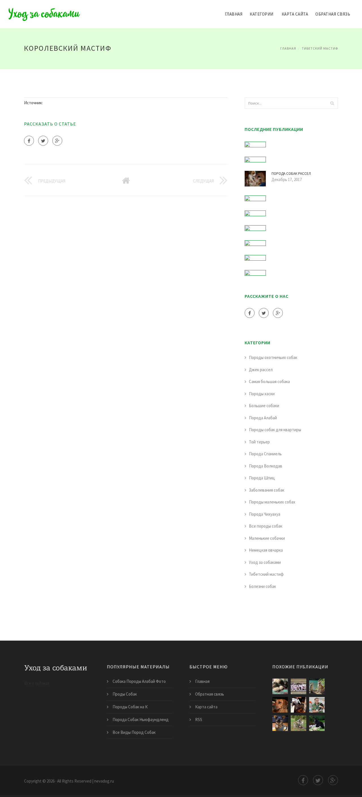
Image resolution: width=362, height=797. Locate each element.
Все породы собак (265, 526)
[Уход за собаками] (44, 10)
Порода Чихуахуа (264, 514)
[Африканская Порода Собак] (280, 705)
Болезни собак (262, 586)
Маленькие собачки (267, 538)
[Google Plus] (57, 141)
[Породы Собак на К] (298, 686)
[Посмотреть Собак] (280, 686)
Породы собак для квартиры (275, 429)
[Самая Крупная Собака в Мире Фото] (298, 705)
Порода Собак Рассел (291, 173)
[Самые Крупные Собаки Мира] (317, 723)
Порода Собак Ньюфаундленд (141, 719)
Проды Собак (125, 694)
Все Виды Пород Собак (134, 732)
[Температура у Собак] (317, 705)
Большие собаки (264, 405)
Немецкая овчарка (266, 550)
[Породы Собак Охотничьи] (298, 723)
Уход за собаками (265, 562)
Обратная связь (332, 14)
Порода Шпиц (262, 478)
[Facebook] (29, 141)
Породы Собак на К (130, 706)
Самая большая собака (269, 381)
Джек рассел (261, 369)
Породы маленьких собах (272, 502)
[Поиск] (332, 103)
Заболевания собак (266, 490)
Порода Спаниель (265, 453)
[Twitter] (43, 141)
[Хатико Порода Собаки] (317, 686)
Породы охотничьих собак (273, 357)
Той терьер (259, 442)
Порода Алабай (263, 417)
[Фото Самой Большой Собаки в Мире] (280, 723)
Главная (234, 14)
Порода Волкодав (265, 466)
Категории (261, 14)
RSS (198, 719)
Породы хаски (262, 393)
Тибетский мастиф (320, 48)
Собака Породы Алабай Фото (139, 681)
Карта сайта (295, 14)
